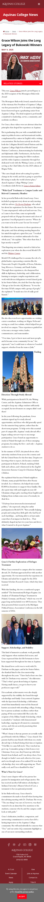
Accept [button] (22, 896)
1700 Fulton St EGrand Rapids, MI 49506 (22, 855)
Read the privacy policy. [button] (24, 891)
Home (7, 31)
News (14, 31)
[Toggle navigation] (40, 83)
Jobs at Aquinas (33, 873)
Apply (11, 882)
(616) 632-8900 (22, 860)
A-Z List (11, 869)
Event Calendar (11, 873)
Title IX (33, 882)
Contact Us (33, 877)
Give (33, 869)
